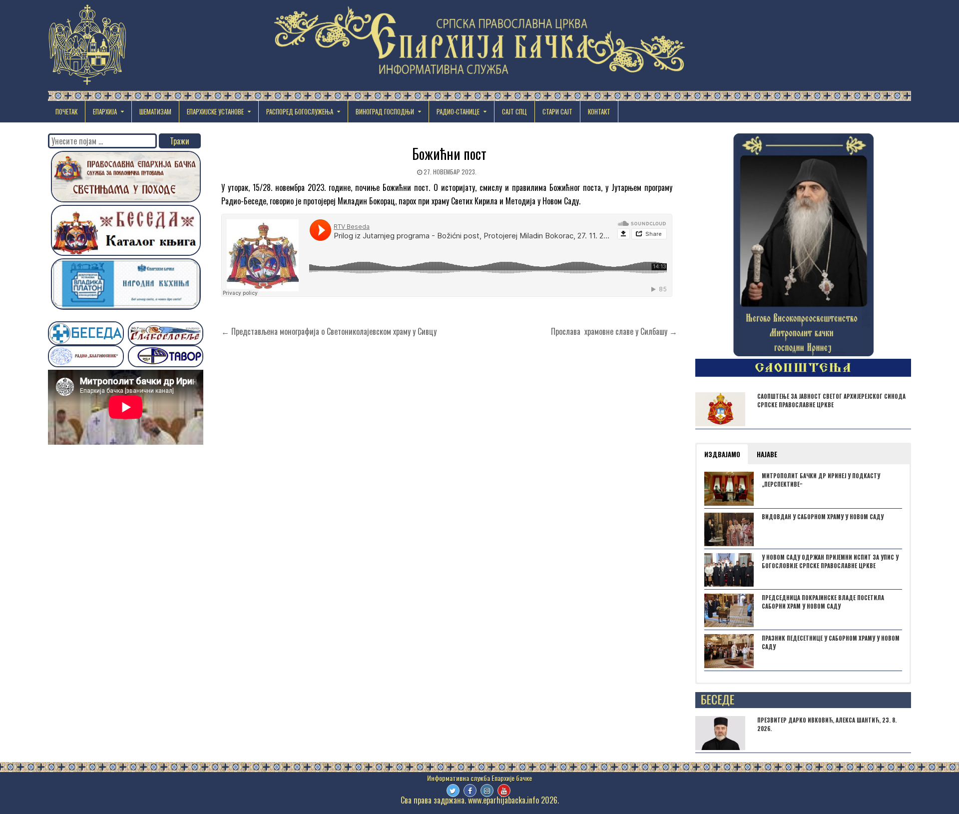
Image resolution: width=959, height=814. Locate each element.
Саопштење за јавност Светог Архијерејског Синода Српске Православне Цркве (831, 400)
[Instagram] (486, 790)
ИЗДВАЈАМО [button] (722, 454)
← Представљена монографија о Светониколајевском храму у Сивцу (329, 331)
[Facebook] (470, 790)
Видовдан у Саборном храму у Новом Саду (823, 517)
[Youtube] (503, 790)
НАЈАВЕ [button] (767, 454)
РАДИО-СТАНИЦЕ (458, 111)
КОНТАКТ (599, 111)
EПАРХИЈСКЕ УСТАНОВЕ (215, 111)
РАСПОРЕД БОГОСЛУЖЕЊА (299, 111)
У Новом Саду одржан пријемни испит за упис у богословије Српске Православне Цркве (830, 561)
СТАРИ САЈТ (557, 111)
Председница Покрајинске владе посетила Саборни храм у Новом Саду (823, 602)
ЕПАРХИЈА (105, 111)
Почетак (66, 111)
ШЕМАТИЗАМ (155, 111)
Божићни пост (449, 153)
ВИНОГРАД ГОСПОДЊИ (385, 111)
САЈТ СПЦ (514, 111)
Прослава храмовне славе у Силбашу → (614, 331)
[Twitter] (453, 790)
